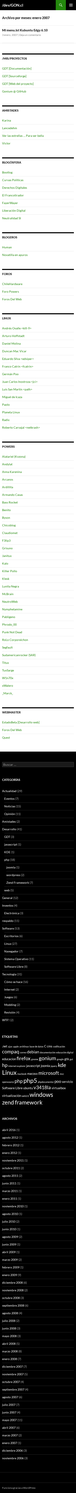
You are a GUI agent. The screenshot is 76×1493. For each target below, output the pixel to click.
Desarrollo (9, 829)
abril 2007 (9, 1427)
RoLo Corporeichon (15, 640)
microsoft (48, 1073)
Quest (6, 737)
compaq (10, 1051)
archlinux (24, 1046)
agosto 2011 (10, 1175)
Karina (6, 120)
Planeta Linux (11, 412)
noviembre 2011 (13, 1160)
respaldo (8, 921)
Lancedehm (9, 128)
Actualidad (9, 791)
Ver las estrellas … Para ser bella (23, 135)
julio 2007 (8, 1404)
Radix (6, 420)
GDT (7, 837)
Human (7, 247)
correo (23, 1052)
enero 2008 (9, 1359)
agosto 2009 (10, 1237)
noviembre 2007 (13, 1374)
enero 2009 (9, 1275)
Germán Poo (10, 374)
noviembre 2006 (13, 1458)
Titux (5, 662)
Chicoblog (9, 525)
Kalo (5, 563)
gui (71, 1059)
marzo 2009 (10, 1259)
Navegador (11, 951)
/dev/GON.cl (12, 5)
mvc (62, 1073)
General (7, 898)
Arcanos (7, 479)
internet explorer (17, 1066)
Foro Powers (10, 291)
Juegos (8, 997)
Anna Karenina (12, 472)
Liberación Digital (14, 210)
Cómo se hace (13, 982)
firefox (24, 1058)
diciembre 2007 (12, 1366)
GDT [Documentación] (16, 68)
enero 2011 (9, 1198)
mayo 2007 (9, 1420)
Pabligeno (8, 617)
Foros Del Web (12, 299)
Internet (9, 989)
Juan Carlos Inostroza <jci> (20, 381)
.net (4, 1046)
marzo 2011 (10, 1191)
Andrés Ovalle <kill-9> (16, 328)
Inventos (7, 905)
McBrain (8, 594)
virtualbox (59, 1088)
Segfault (7, 647)
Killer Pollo (9, 571)
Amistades (9, 821)
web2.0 (25, 1096)
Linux (7, 943)
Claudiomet (10, 533)
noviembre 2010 (13, 1206)
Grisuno (7, 548)
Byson (6, 517)
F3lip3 (6, 540)
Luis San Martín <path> (17, 389)
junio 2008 (9, 1328)
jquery (54, 1066)
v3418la (42, 1087)
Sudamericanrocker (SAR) (19, 655)
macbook (22, 1073)
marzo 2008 (10, 1351)
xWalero (7, 685)
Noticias (9, 806)
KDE (7, 852)
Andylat (7, 464)
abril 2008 (9, 1343)
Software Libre (13, 966)
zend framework (22, 1102)
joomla (10, 867)
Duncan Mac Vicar (14, 351)
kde (62, 1065)
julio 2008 (8, 1320)
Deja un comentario (30, 34)
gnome (34, 1059)
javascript (10, 844)
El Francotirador (13, 195)
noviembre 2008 (13, 1290)
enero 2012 (9, 1153)
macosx (32, 1073)
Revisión (9, 1012)
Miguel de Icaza (12, 397)
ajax (10, 1046)
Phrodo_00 (9, 624)
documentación (48, 1052)
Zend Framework (17, 882)
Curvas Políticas (12, 180)
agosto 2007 (10, 1397)
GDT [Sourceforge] (14, 76)
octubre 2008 (11, 1298)
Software (8, 928)
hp (5, 1065)
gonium (47, 1058)
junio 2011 (9, 1183)
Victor (6, 143)
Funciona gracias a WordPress (18, 1487)
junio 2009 (9, 1244)
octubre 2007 (11, 1382)
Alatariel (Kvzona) (14, 456)
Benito (6, 510)
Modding (10, 1005)
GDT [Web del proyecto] (18, 83)
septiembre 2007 (13, 1389)
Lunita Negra (10, 586)
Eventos (9, 798)
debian (33, 1051)
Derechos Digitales (14, 187)
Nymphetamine (12, 609)
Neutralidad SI (11, 218)
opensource (8, 1082)
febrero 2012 (10, 1145)
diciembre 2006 (12, 1450)
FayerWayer (10, 203)
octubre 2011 (11, 1168)
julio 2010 (8, 1221)
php (6, 859)
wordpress (13, 875)
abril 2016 (9, 1130)
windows (41, 1094)
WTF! (6, 1020)
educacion (9, 1059)
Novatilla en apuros (15, 255)
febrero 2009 (10, 1267)
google (60, 1059)
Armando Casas (12, 494)
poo (57, 1081)
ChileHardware (12, 284)
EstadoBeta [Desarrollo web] (20, 722)
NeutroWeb (10, 601)
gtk (66, 1059)
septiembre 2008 (13, 1305)
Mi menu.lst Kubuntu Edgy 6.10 (25, 30)
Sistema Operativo (16, 959)
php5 (30, 1080)
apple (16, 1046)
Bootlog (7, 172)
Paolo (6, 404)
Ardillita (7, 487)
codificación (59, 1046)
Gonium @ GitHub (14, 91)
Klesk (5, 578)
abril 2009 (9, 1252)
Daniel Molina (11, 343)
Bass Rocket (10, 502)
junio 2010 (9, 1229)
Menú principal (71, 5)
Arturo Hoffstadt (13, 336)
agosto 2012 (10, 1137)
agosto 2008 (10, 1313)
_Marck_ (7, 693)
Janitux (7, 556)
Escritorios (11, 936)
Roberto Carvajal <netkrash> (21, 427)
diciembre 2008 (12, 1282)
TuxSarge (8, 670)
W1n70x (7, 678)
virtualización (11, 1095)
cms (49, 1046)
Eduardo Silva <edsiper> (18, 359)
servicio (67, 1081)
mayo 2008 (9, 1336)
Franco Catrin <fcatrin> (17, 366)
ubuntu (28, 1088)
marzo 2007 (10, 1435)
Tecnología (9, 974)
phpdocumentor (46, 1082)
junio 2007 (9, 1412)
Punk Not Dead (12, 632)
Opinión (9, 814)
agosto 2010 (10, 1214)
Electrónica (11, 913)
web (7, 890)
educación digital (64, 1052)
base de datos (36, 1046)
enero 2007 (9, 1443)
